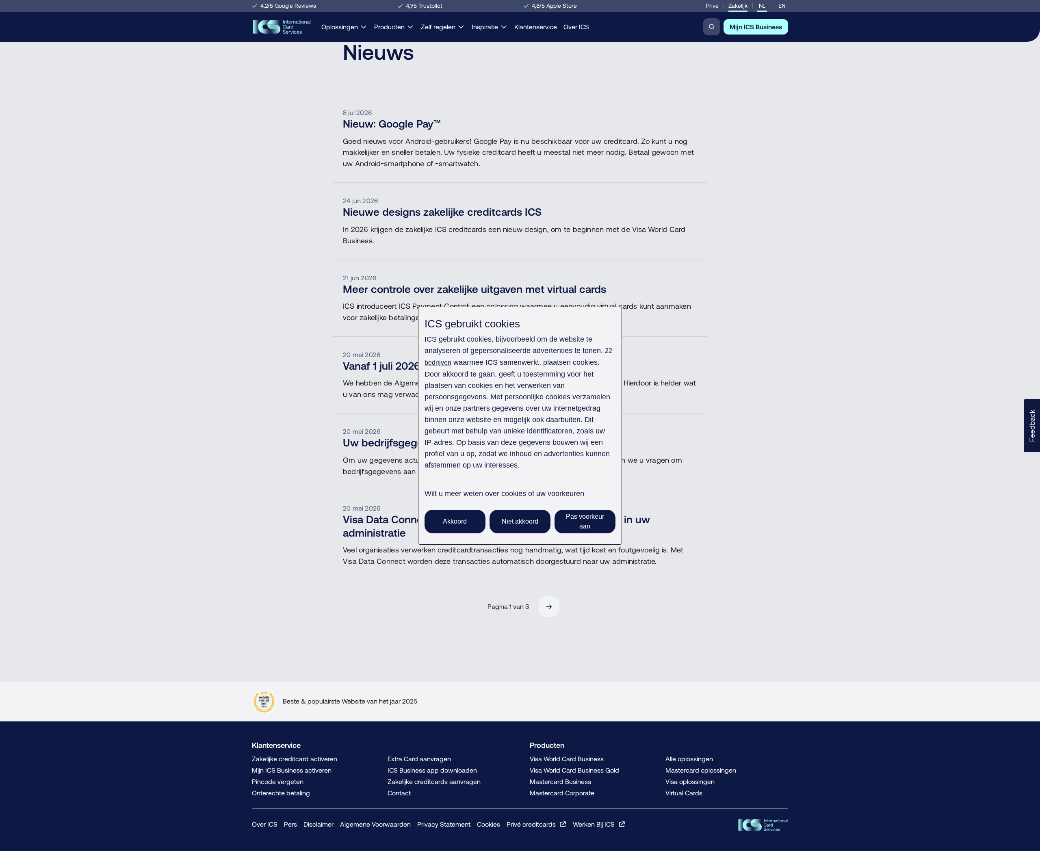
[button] (1032, 425)
